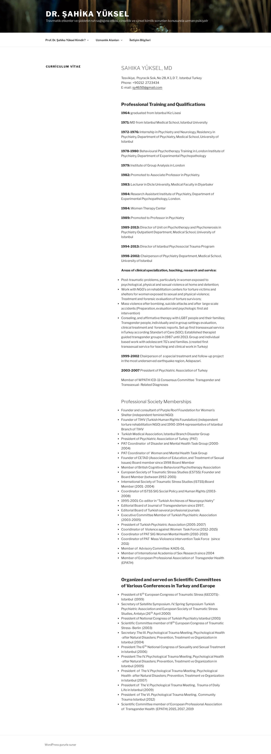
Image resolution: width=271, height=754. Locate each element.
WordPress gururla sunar (60, 744)
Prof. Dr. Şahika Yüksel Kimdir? (65, 40)
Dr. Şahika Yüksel (88, 14)
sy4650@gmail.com (147, 87)
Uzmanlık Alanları (107, 40)
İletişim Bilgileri (140, 40)
